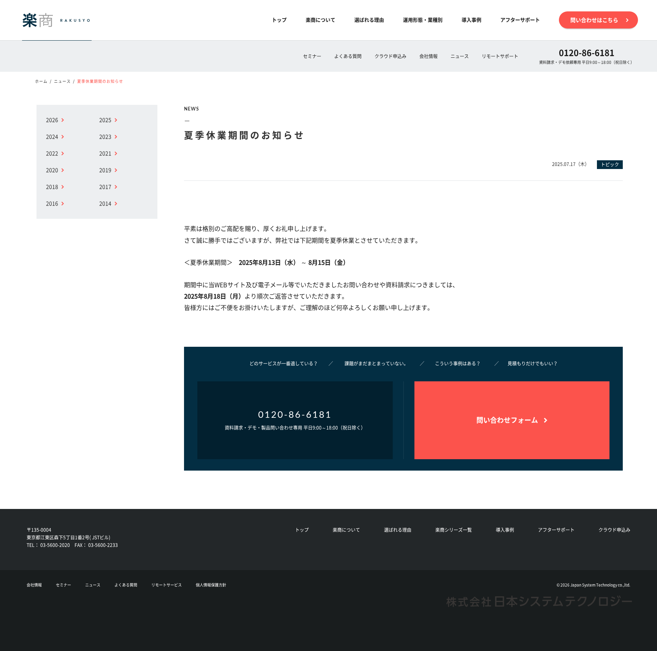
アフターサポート (520, 19)
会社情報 (428, 56)
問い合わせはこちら (594, 20)
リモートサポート (500, 56)
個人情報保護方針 (211, 585)
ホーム (41, 81)
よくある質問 (348, 56)
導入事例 (471, 19)
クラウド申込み (390, 56)
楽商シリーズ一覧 (453, 529)
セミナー (312, 56)
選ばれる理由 (369, 19)
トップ (279, 19)
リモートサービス (166, 585)
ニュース (460, 56)
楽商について (320, 19)
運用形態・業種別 (423, 19)
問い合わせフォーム (507, 420)
